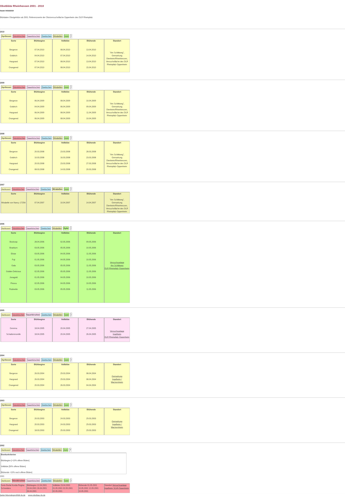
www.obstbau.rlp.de (36, 495)
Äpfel (66, 36)
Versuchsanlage (119, 485)
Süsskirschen (19, 36)
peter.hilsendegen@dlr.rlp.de (13, 495)
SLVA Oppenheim (121, 488)
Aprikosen (5, 189)
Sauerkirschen (33, 36)
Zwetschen (46, 36)
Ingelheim (108, 488)
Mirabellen (57, 36)
